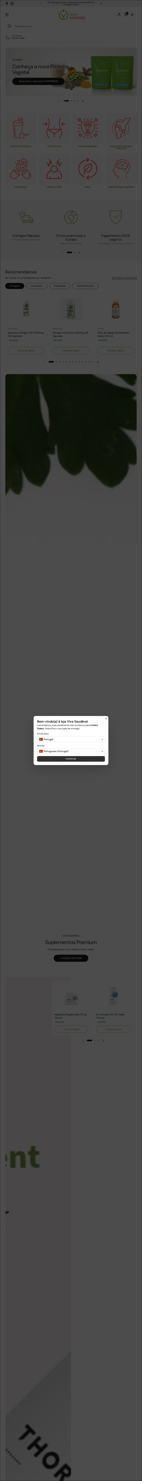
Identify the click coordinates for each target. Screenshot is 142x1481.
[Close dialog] (106, 718)
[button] (71, 739)
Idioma (40, 745)
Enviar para (42, 733)
